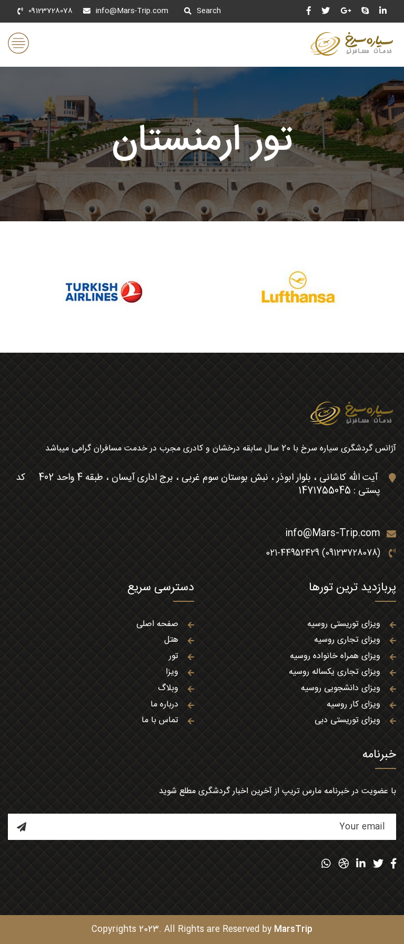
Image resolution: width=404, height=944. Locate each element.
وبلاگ (168, 688)
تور (173, 656)
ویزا (172, 672)
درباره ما (164, 704)
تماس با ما (160, 720)
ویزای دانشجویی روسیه (340, 688)
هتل (171, 640)
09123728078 (50, 11)
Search (209, 11)
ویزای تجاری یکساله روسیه (334, 672)
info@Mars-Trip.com (132, 11)
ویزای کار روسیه (353, 704)
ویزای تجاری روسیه (347, 640)
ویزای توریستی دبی (347, 720)
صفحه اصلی (157, 624)
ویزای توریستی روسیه (343, 624)
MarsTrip (293, 929)
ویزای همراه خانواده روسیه (335, 656)
